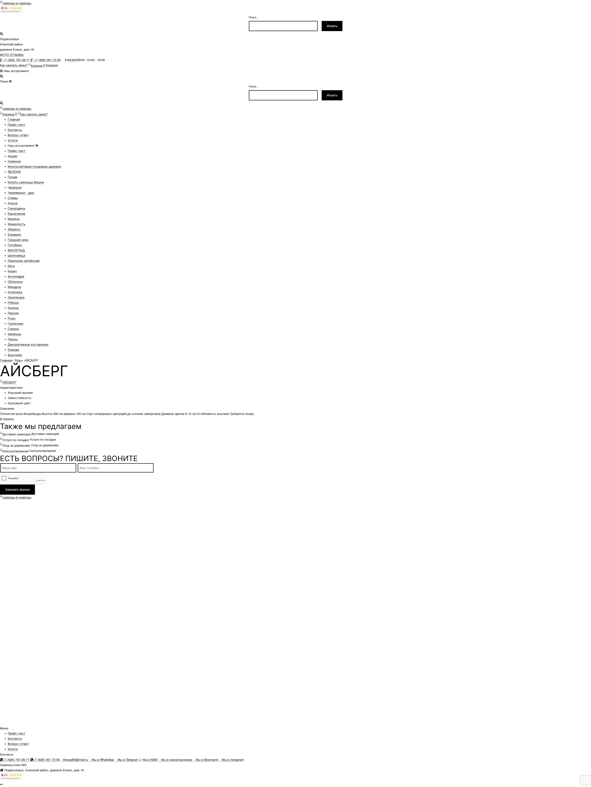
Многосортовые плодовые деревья (34, 166)
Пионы (13, 339)
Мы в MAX (150, 759)
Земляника (16, 297)
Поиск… (254, 17)
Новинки (14, 161)
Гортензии (15, 323)
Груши (12, 177)
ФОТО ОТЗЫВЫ (12, 54)
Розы (11, 318)
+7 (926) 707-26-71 (16, 60)
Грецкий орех (18, 240)
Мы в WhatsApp (103, 759)
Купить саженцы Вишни (26, 182)
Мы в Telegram (127, 759)
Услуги (13, 140)
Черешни (15, 187)
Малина (13, 219)
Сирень (13, 329)
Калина (13, 308)
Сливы (13, 198)
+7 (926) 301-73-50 (47, 60)
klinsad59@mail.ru (75, 759)
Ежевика (14, 234)
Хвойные (14, 334)
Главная (14, 119)
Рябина (13, 303)
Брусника (15, 355)
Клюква (13, 350)
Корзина (50, 65)
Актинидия (16, 276)
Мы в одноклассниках (176, 759)
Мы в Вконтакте (207, 759)
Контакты (15, 130)
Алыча (12, 203)
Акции (12, 156)
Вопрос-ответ (18, 135)
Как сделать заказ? (13, 65)
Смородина (16, 208)
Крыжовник (16, 214)
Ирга (11, 266)
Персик (13, 313)
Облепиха (15, 282)
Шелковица (16, 255)
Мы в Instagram (233, 759)
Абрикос (14, 229)
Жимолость (16, 224)
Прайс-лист (16, 125)
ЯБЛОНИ (14, 172)
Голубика (15, 245)
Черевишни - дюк (21, 193)
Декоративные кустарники (28, 344)
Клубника (15, 292)
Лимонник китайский (24, 261)
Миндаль (14, 287)
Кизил (12, 271)
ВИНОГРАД (16, 250)
